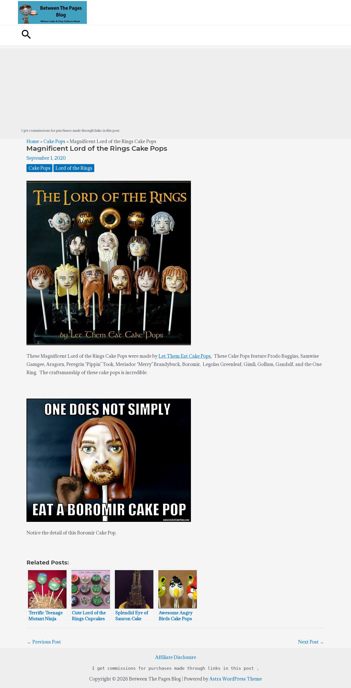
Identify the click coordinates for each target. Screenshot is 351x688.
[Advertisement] (175, 84)
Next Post (311, 642)
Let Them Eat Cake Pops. (185, 356)
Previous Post (44, 642)
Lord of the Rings (74, 168)
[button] (26, 35)
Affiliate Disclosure (175, 657)
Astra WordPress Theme (235, 679)
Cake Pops (54, 141)
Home (32, 141)
